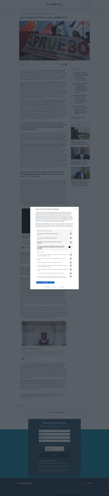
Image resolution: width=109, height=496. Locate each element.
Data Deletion (47, 286)
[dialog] (54, 248)
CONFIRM (45, 282)
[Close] (76, 209)
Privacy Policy (61, 286)
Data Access (54, 286)
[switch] (70, 233)
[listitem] (54, 230)
